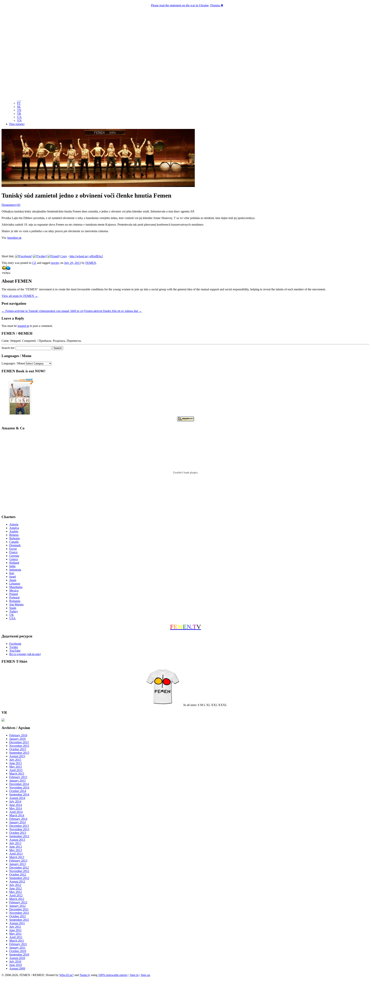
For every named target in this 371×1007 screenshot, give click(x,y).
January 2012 (17, 905)
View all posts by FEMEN (20, 296)
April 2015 (16, 770)
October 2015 (17, 749)
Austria (13, 531)
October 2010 (17, 951)
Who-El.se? (66, 975)
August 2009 (17, 968)
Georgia (14, 555)
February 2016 (18, 735)
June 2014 (15, 805)
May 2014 (15, 808)
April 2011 (15, 937)
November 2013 (19, 829)
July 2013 (15, 843)
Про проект (17, 124)
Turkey (13, 611)
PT (19, 103)
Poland (13, 594)
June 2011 (15, 930)
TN (19, 110)
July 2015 (15, 759)
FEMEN (90, 262)
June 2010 (15, 965)
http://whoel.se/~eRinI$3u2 (86, 256)
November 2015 (19, 745)
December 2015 (19, 742)
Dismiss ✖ (216, 5)
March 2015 (16, 773)
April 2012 (16, 895)
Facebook (15, 643)
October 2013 (17, 832)
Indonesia (15, 569)
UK (11, 614)
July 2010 (15, 961)
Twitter (13, 647)
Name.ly (85, 975)
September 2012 (19, 878)
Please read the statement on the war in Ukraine (180, 5)
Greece (13, 559)
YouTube (14, 650)
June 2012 (15, 888)
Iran (11, 573)
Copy (63, 256)
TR (19, 113)
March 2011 (16, 940)
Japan (12, 580)
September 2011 (19, 919)
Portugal (14, 597)
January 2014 (17, 822)
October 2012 (17, 874)
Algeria (13, 524)
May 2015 (15, 766)
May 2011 (15, 933)
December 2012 (19, 867)
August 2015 (17, 756)
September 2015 (19, 752)
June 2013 (15, 846)
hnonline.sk (14, 237)
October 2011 (17, 916)
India (12, 566)
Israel (12, 576)
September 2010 (19, 954)
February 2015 (18, 777)
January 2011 (17, 947)
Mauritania (15, 587)
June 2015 (15, 763)
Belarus (14, 534)
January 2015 (17, 780)
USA (12, 618)
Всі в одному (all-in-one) (25, 654)
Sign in (134, 975)
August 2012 (17, 881)
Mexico (14, 590)
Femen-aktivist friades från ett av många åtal (113, 311)
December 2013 (19, 825)
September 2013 (19, 836)
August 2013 (17, 839)
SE (19, 106)
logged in (23, 325)
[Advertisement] (185, 992)
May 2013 (15, 850)
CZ (34, 262)
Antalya (14, 528)
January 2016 (17, 738)
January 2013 (17, 864)
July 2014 (15, 801)
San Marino (16, 604)
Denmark (15, 545)
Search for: (8, 348)
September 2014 (19, 794)
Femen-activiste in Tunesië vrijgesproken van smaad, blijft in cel (42, 311)
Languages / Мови (13, 363)
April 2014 (16, 811)
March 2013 (16, 857)
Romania (14, 601)
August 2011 (17, 923)
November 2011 (19, 912)
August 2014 (17, 798)
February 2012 (18, 902)
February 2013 (18, 860)
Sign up (145, 975)
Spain (12, 608)
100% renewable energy (113, 975)
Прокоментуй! (11, 204)
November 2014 (19, 787)
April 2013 (16, 853)
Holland (14, 562)
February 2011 (18, 944)
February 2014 (18, 818)
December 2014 (19, 784)
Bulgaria (14, 538)
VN (19, 120)
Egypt (13, 548)
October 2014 (17, 791)
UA (19, 117)
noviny (55, 262)
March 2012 (16, 898)
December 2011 (19, 909)
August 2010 (17, 958)
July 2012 (15, 885)
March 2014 (16, 815)
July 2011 (15, 926)
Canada (14, 541)
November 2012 (19, 871)
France (13, 552)
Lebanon (14, 583)
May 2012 (15, 892)
